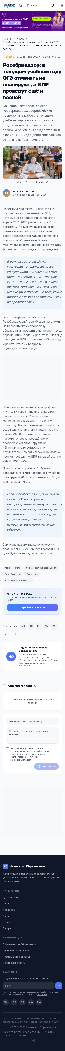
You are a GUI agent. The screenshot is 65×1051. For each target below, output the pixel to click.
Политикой (42, 994)
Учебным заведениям (16, 950)
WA (46, 626)
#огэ (17, 568)
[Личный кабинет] (53, 5)
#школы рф (32, 574)
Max (31, 1002)
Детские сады (11, 897)
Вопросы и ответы (14, 962)
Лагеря (7, 928)
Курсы (6, 922)
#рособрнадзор (13, 574)
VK (23, 626)
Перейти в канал (30, 607)
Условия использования (39, 1021)
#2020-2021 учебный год (18, 580)
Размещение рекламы (16, 956)
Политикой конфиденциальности (24, 758)
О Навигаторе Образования (19, 944)
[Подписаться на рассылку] (58, 985)
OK (38, 626)
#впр (7, 568)
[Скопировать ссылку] (54, 626)
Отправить (48, 766)
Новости (21, 38)
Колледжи (9, 909)
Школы (7, 903)
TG (31, 626)
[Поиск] (21, 5)
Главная (7, 38)
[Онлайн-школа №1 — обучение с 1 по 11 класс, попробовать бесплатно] (32, 21)
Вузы (6, 915)
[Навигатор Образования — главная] (9, 5)
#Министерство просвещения (40, 568)
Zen (39, 1002)
